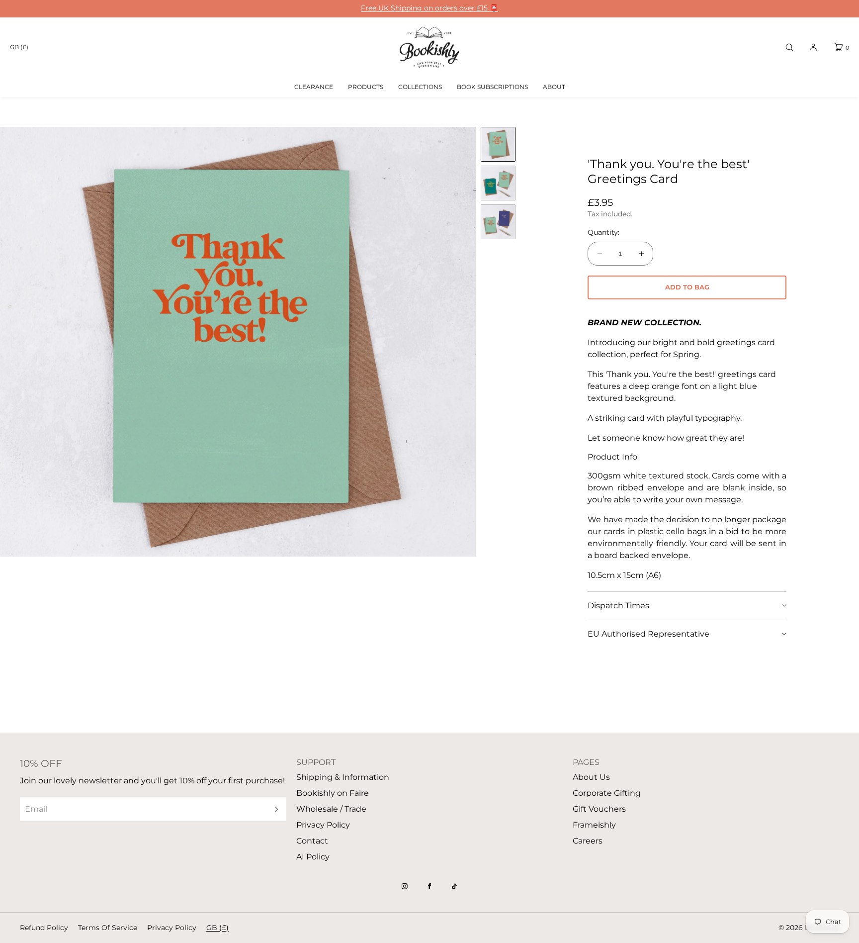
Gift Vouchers (599, 809)
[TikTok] (454, 886)
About (554, 87)
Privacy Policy (323, 825)
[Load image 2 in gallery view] (498, 183)
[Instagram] (405, 886)
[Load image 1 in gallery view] (498, 144)
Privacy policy (171, 927)
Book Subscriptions (492, 87)
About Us (591, 777)
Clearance (313, 87)
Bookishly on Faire (332, 793)
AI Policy (313, 856)
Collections (420, 87)
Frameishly (594, 825)
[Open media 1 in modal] (238, 342)
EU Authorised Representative (648, 634)
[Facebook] (429, 886)
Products (365, 87)
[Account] (813, 47)
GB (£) (19, 47)
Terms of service (107, 927)
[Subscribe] (273, 809)
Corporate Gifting (607, 793)
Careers (587, 841)
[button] (789, 47)
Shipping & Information (342, 777)
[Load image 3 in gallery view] (498, 221)
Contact (312, 841)
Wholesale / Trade (331, 809)
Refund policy (44, 927)
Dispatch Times (618, 605)
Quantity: (603, 232)
